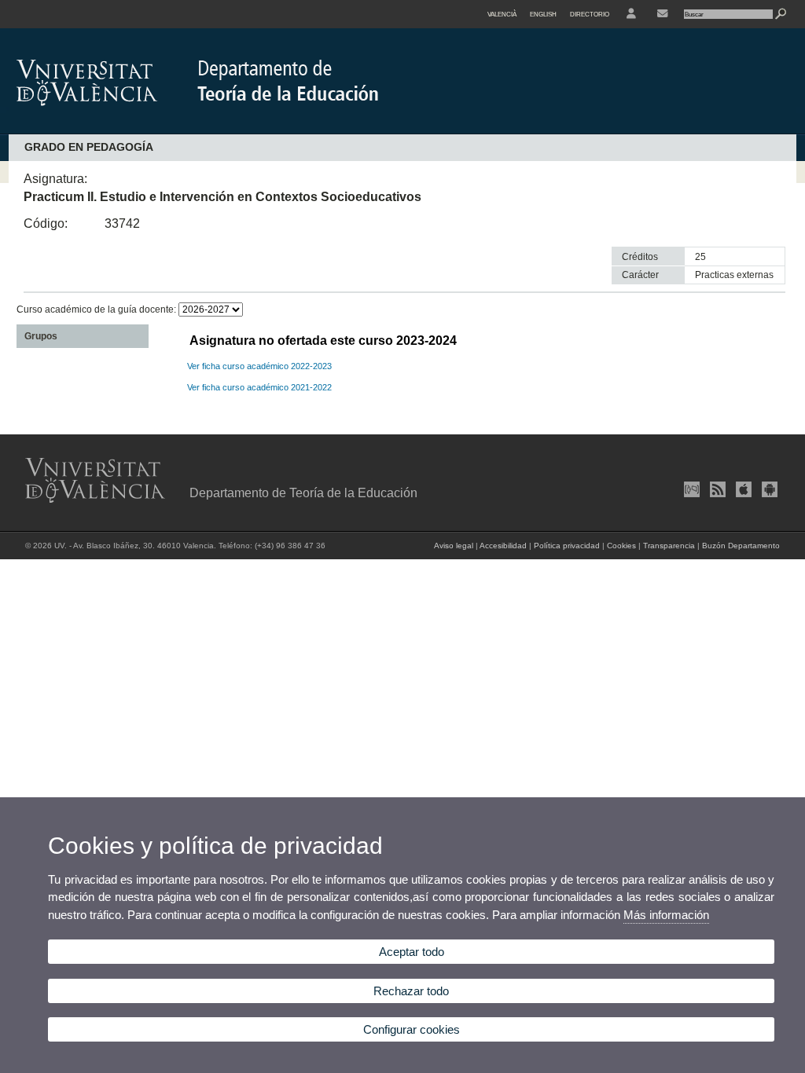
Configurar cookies (411, 1029)
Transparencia (669, 545)
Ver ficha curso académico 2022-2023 (259, 366)
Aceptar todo (411, 951)
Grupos (40, 336)
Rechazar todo (411, 991)
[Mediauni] (690, 489)
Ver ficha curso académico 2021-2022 (259, 387)
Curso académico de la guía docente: (97, 309)
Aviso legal (453, 545)
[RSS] (716, 489)
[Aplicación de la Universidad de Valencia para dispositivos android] (768, 489)
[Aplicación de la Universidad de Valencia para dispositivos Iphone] (742, 489)
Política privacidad (567, 545)
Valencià (501, 14)
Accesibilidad (503, 545)
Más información (666, 914)
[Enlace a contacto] (662, 14)
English (543, 14)
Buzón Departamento (741, 545)
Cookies (621, 545)
